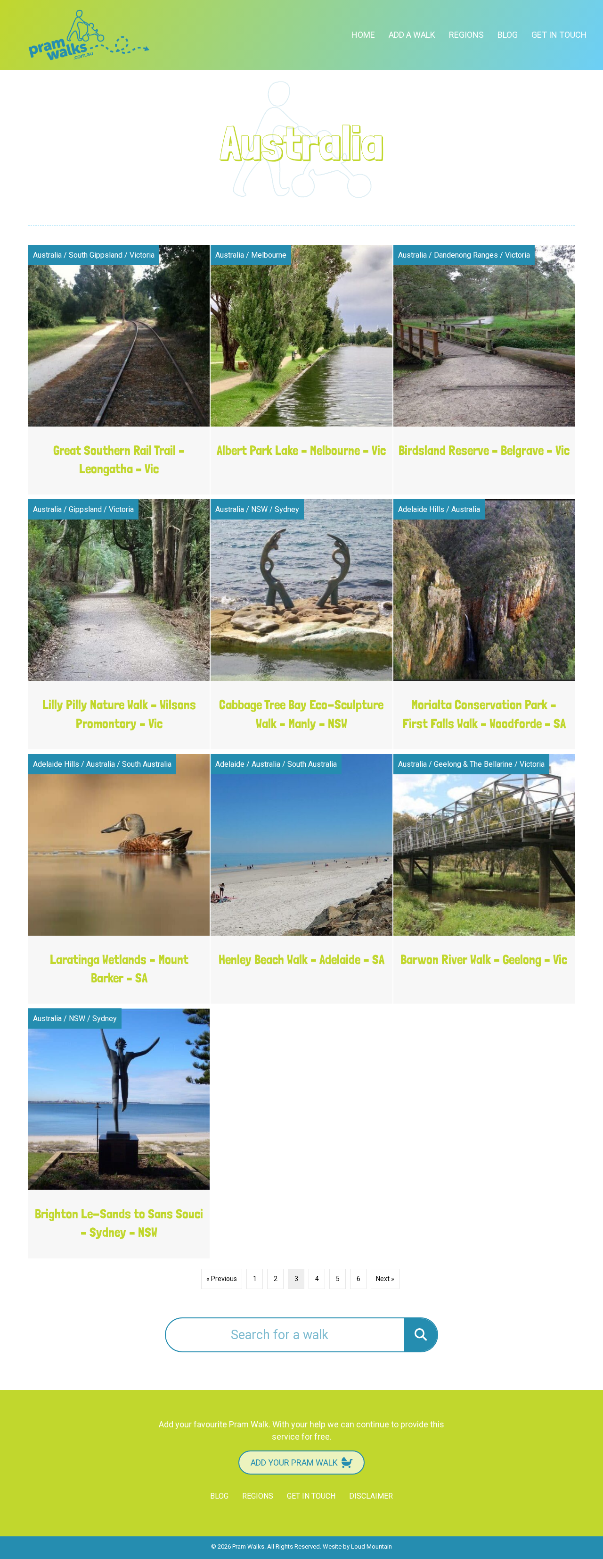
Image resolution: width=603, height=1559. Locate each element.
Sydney (287, 509)
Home (363, 35)
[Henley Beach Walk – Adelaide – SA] (301, 879)
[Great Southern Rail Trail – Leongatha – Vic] (119, 370)
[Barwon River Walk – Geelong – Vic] (484, 879)
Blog (507, 35)
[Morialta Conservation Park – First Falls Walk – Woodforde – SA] (484, 624)
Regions (466, 35)
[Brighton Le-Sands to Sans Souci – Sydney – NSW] (119, 1133)
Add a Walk (412, 35)
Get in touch (559, 35)
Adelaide (229, 764)
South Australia (146, 764)
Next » (385, 1278)
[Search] (420, 1334)
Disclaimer (371, 1496)
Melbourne (268, 255)
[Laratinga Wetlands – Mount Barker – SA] (119, 879)
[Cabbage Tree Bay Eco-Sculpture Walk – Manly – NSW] (301, 624)
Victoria (142, 255)
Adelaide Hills (421, 509)
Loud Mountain (371, 1546)
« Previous (221, 1278)
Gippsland (85, 509)
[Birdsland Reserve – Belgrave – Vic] (484, 370)
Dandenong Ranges (466, 255)
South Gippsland (95, 255)
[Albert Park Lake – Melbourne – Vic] (301, 370)
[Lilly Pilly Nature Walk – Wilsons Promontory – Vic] (119, 624)
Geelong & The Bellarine (473, 764)
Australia (47, 255)
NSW (259, 509)
